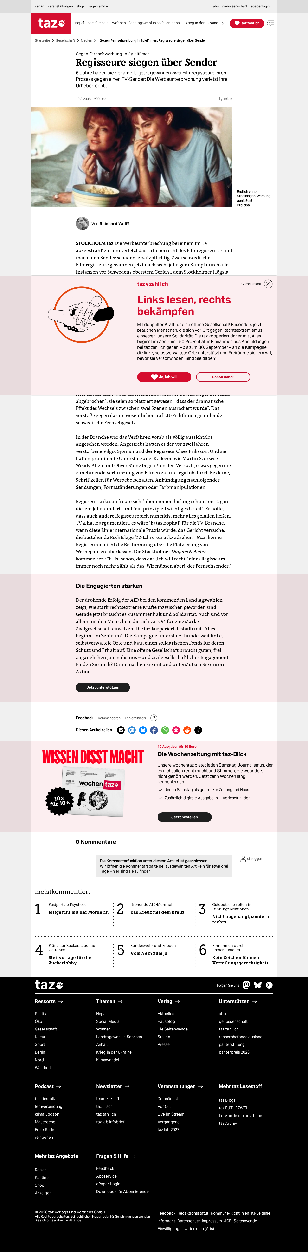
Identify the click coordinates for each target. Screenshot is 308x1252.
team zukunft (107, 1098)
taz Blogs (227, 1100)
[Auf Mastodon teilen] (132, 730)
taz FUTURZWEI (233, 1108)
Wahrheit (43, 1067)
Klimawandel (107, 1060)
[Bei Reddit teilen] (187, 730)
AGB (228, 1221)
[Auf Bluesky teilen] (143, 730)
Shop (39, 1185)
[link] (81, 23)
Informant (167, 1221)
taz (49, 985)
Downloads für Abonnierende (122, 1191)
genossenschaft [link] (234, 6)
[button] (270, 23)
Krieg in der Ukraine (114, 1052)
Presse (164, 1044)
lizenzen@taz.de (69, 1220)
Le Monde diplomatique (240, 1115)
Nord (39, 1060)
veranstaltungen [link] (60, 6)
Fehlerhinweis (136, 718)
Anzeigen (43, 1193)
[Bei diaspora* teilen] (176, 730)
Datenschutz (189, 1221)
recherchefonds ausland (241, 1036)
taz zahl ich (229, 1029)
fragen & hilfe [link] (98, 6)
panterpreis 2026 (234, 1052)
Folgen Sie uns (228, 985)
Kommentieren (109, 718)
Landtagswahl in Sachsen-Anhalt (119, 1040)
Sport (40, 1044)
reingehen (44, 1137)
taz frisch (104, 1106)
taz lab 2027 (168, 1129)
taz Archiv (228, 1123)
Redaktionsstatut (194, 1213)
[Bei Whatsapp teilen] (165, 730)
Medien (86, 40)
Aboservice (106, 1176)
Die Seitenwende (173, 1029)
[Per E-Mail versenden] (121, 730)
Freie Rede (44, 1129)
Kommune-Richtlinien (230, 1213)
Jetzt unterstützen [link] (102, 687)
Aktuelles (166, 1013)
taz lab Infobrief (110, 1121)
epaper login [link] (260, 6)
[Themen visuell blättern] (222, 23)
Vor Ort (164, 1106)
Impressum (212, 1221)
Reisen (41, 1169)
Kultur (40, 1036)
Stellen (164, 1036)
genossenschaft (233, 1021)
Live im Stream (171, 1114)
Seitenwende (245, 1221)
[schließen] (268, 284)
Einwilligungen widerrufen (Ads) (186, 1228)
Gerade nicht (251, 284)
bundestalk (45, 1098)
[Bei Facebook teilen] (154, 730)
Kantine (42, 1177)
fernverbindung (48, 1106)
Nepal (101, 1013)
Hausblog (166, 1021)
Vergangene (169, 1121)
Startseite (42, 40)
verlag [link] (39, 6)
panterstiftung (232, 1044)
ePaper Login (108, 1183)
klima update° (47, 1114)
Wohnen (103, 1029)
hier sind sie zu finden (132, 871)
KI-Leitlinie (260, 1213)
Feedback (105, 1168)
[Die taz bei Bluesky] (258, 987)
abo (222, 1013)
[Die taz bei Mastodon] (246, 987)
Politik (40, 1013)
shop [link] (80, 6)
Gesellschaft (65, 40)
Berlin (40, 1052)
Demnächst (168, 1098)
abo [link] (216, 6)
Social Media (108, 1021)
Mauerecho (45, 1121)
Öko (38, 1021)
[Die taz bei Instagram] (269, 987)
